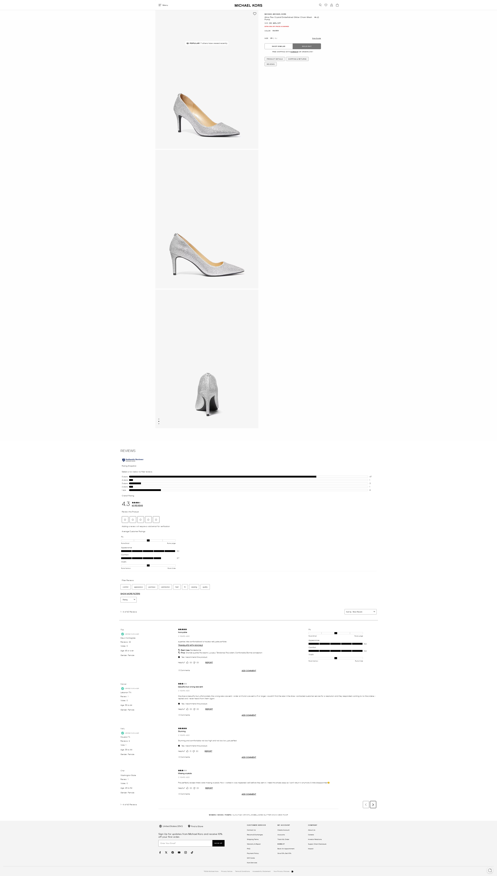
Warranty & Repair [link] (254, 844)
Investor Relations (315, 839)
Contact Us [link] (251, 830)
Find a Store (196, 826)
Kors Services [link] (252, 863)
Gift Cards (251, 858)
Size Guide (316, 38)
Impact (310, 849)
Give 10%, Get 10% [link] (284, 853)
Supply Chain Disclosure (317, 844)
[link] (159, 852)
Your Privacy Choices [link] (281, 871)
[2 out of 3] (158, 421)
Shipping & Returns (297, 59)
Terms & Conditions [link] (242, 871)
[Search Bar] (320, 5)
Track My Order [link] (283, 839)
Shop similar (278, 46)
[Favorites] (326, 5)
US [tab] (271, 38)
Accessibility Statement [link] (262, 871)
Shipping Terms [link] (252, 839)
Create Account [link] (283, 830)
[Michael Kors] (248, 5)
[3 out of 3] (158, 423)
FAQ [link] (248, 849)
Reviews (271, 64)
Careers (311, 835)
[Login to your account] (331, 5)
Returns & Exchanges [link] (255, 835)
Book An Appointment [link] (285, 849)
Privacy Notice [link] (226, 871)
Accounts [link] (281, 835)
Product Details (275, 59)
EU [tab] (276, 38)
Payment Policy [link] (253, 853)
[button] (490, 870)
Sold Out (307, 46)
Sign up (218, 843)
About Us (311, 830)
